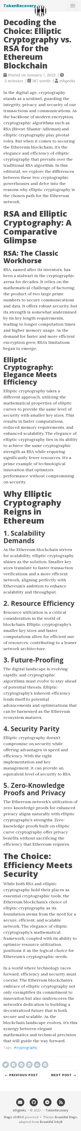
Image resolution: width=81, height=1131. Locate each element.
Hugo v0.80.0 (14, 1117)
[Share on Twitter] (5, 1064)
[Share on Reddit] (21, 1064)
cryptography (26, 1047)
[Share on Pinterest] (45, 1064)
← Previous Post (21, 1075)
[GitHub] (33, 1102)
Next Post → (63, 1075)
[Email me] (20, 1102)
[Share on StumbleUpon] (37, 1064)
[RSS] (61, 1102)
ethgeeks (19, 1110)
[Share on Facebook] (13, 1064)
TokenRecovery (19, 5)
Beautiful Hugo (66, 1117)
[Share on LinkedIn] (29, 1064)
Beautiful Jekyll (51, 1122)
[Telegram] (47, 1102)
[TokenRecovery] (40, 11)
